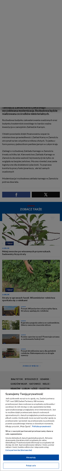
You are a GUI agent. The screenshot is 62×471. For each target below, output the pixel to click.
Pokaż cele (31, 465)
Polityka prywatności (41, 426)
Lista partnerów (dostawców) (18, 450)
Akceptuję (31, 457)
